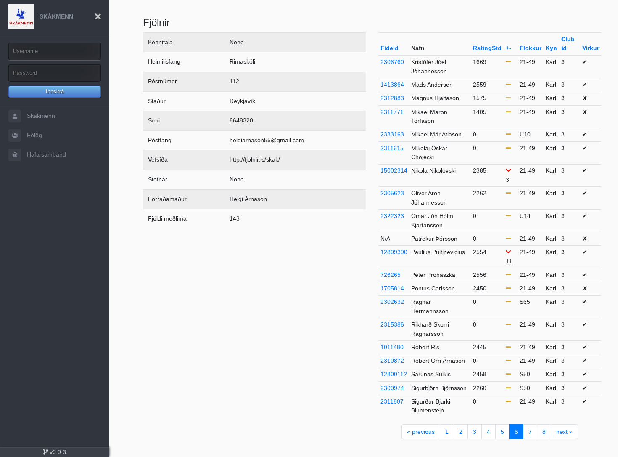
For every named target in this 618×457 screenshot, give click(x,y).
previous (421, 431)
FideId (389, 48)
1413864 (392, 84)
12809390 (393, 252)
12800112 (393, 374)
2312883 (392, 98)
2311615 (392, 148)
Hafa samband (45, 154)
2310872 (392, 360)
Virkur (590, 48)
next (564, 431)
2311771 (392, 112)
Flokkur (530, 48)
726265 (390, 274)
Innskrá (55, 91)
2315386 (392, 324)
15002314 (393, 170)
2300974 (392, 388)
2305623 (392, 193)
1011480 (392, 347)
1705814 (392, 288)
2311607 (392, 401)
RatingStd (487, 48)
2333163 (392, 134)
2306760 (392, 61)
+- (508, 48)
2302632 (392, 301)
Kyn (551, 48)
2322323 (392, 216)
